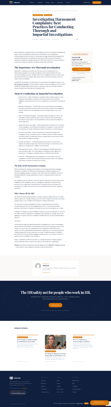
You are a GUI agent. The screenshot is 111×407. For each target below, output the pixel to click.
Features (74, 392)
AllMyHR (46, 265)
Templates (75, 386)
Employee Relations (45, 10)
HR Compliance (48, 15)
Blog (38, 10)
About (52, 2)
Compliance (44, 389)
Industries (40, 2)
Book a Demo (97, 2)
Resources (60, 2)
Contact (68, 2)
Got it (86, 403)
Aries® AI (43, 386)
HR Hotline (43, 383)
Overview (43, 380)
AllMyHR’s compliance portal (56, 245)
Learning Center (45, 392)
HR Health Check (76, 389)
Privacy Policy (79, 403)
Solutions (32, 2)
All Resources (75, 380)
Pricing (47, 2)
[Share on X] (74, 39)
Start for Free (87, 2)
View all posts (46, 272)
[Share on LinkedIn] (77, 39)
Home (34, 10)
